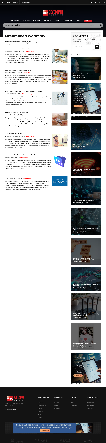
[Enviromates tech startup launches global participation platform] (86, 336)
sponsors (15, 2)
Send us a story (25, 2)
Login (78, 20)
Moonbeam (13, 409)
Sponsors (57, 408)
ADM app (90, 408)
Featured (26, 20)
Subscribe (47, 20)
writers (8, 2)
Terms (39, 414)
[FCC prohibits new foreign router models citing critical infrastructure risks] (86, 306)
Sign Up (87, 20)
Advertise (40, 411)
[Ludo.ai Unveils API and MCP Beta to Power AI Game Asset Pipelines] (86, 221)
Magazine (36, 20)
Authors (40, 408)
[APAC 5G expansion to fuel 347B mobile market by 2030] (86, 164)
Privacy (40, 417)
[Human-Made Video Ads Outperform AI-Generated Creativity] (86, 68)
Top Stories (15, 20)
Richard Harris (30, 51)
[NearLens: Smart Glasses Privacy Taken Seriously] (86, 118)
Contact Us (90, 402)
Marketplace (67, 20)
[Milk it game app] (65, 440)
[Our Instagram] (100, 2)
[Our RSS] (104, 2)
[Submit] (101, 25)
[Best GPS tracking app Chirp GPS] (41, 440)
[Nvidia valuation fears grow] (86, 136)
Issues (56, 405)
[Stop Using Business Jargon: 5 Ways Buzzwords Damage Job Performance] (86, 251)
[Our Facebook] (91, 2)
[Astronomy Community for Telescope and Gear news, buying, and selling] (89, 440)
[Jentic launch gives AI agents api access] (86, 191)
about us (40, 402)
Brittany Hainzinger (27, 94)
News (57, 20)
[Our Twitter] (95, 2)
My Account (90, 405)
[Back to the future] (2, 2)
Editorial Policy (42, 405)
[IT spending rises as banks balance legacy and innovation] (86, 279)
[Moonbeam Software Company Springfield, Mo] (17, 440)
